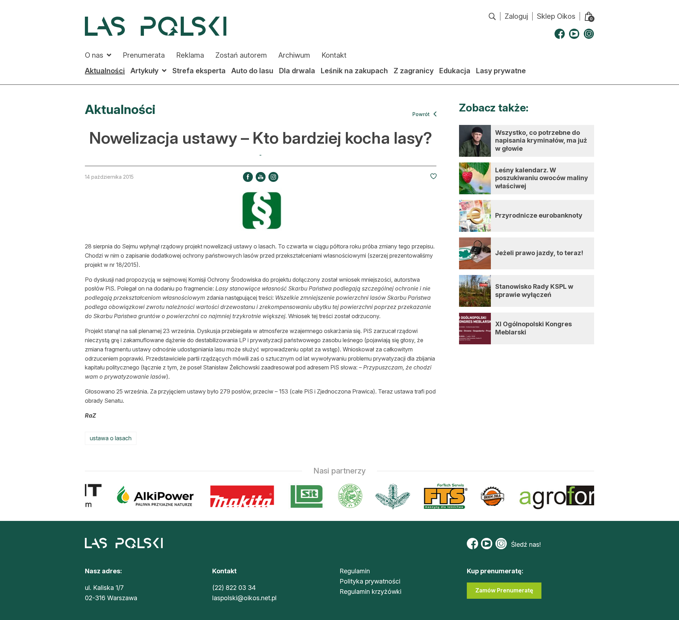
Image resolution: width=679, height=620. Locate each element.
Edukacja (454, 71)
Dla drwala (297, 71)
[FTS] (440, 496)
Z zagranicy (414, 71)
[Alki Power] (151, 496)
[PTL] (388, 496)
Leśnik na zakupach (354, 71)
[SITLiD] (302, 496)
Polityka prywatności (370, 581)
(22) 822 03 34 (234, 587)
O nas (94, 55)
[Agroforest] (577, 496)
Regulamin (355, 571)
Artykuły (144, 71)
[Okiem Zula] (488, 496)
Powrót (421, 114)
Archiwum (294, 55)
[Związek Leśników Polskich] (345, 496)
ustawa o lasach (111, 438)
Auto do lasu (252, 71)
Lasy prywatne (501, 71)
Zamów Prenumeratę (504, 590)
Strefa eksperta (199, 71)
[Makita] (237, 496)
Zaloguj (516, 16)
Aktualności (105, 71)
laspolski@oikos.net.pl (244, 598)
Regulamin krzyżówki (370, 591)
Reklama (190, 55)
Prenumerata (144, 55)
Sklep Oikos (556, 16)
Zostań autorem (241, 55)
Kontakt (334, 55)
